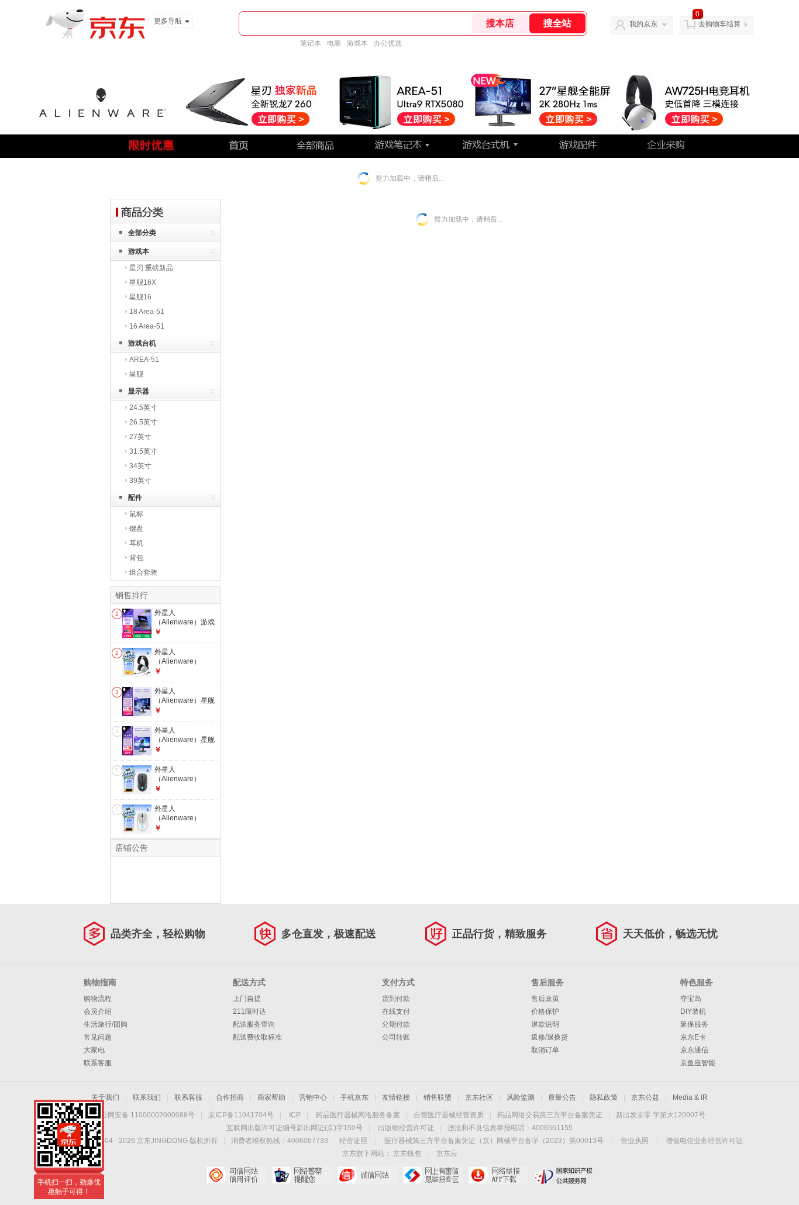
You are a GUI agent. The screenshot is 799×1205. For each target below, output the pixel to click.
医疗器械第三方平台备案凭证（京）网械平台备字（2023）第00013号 (494, 1141)
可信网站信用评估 (236, 1175)
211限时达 (249, 1011)
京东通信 (694, 1050)
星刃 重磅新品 (151, 268)
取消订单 (545, 1050)
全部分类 (142, 233)
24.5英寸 (143, 407)
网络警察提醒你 (301, 1175)
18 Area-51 (146, 312)
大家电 (94, 1050)
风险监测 (521, 1097)
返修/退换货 (549, 1037)
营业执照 (635, 1141)
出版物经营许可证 (406, 1128)
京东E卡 (693, 1037)
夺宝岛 (690, 999)
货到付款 (396, 999)
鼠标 (136, 514)
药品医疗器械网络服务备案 (358, 1115)
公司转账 (396, 1037)
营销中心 (313, 1097)
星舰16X (142, 282)
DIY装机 (693, 1011)
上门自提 (247, 999)
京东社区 (479, 1097)
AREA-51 (144, 359)
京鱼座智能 (697, 1063)
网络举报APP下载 (498, 1175)
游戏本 (357, 43)
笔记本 (310, 43)
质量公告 (562, 1097)
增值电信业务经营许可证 (704, 1141)
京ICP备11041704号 (241, 1115)
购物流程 (98, 999)
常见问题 (98, 1037)
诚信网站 (367, 1175)
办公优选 (388, 43)
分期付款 (396, 1024)
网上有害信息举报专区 (432, 1175)
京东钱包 (407, 1153)
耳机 (136, 543)
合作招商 (230, 1097)
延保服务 (694, 1024)
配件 (135, 497)
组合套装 (143, 572)
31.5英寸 (143, 451)
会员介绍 (98, 1011)
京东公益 (645, 1097)
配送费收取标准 (257, 1037)
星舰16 (140, 297)
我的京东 (643, 24)
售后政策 (545, 999)
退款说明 (545, 1024)
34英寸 (140, 466)
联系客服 (98, 1063)
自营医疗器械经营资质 (449, 1115)
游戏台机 (142, 343)
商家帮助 (271, 1097)
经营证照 (353, 1141)
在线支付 (396, 1011)
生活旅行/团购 (106, 1024)
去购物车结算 (719, 24)
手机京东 (354, 1097)
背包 (136, 558)
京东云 (446, 1153)
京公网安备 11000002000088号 (144, 1115)
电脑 (334, 43)
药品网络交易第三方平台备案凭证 (549, 1115)
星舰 (136, 374)
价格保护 (545, 1011)
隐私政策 (604, 1097)
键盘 (136, 528)
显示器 (138, 391)
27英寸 (140, 437)
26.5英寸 (143, 422)
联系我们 (147, 1097)
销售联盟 (437, 1097)
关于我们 (105, 1097)
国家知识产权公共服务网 (563, 1175)
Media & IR (690, 1097)
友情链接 (396, 1097)
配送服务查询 (254, 1024)
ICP (295, 1115)
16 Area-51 (146, 326)
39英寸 (140, 481)
